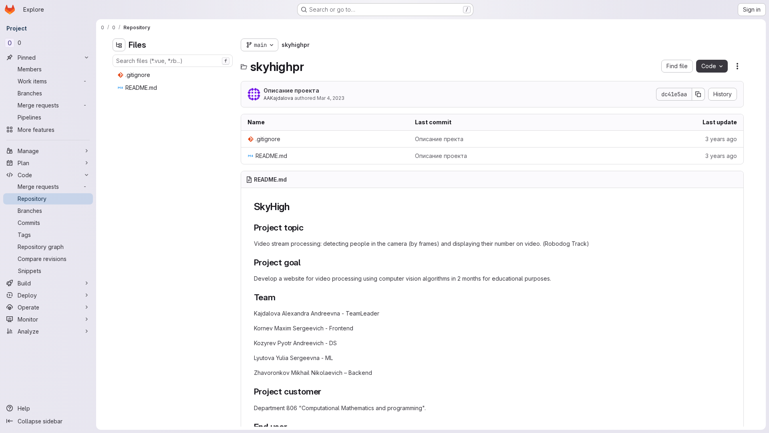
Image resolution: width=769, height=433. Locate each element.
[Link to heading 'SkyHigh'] (295, 206)
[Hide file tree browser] (119, 44)
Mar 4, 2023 (330, 98)
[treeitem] (173, 75)
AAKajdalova (278, 98)
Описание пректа (439, 139)
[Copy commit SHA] (698, 94)
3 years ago (721, 139)
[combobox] (173, 61)
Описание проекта (291, 90)
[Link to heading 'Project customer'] (325, 391)
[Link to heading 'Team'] (280, 297)
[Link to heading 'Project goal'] (305, 262)
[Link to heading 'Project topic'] (308, 228)
